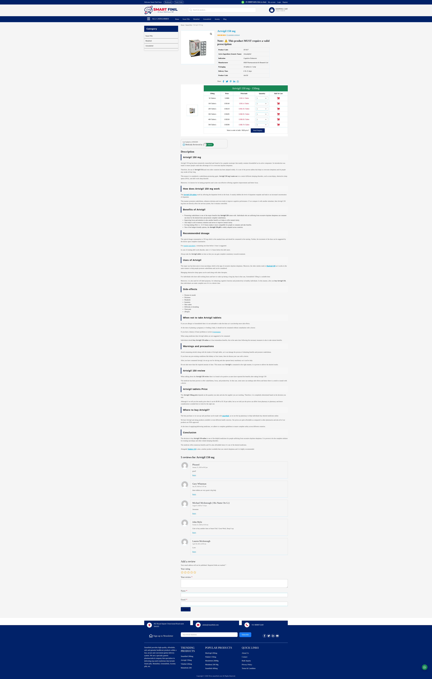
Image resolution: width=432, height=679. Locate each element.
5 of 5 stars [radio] (194, 572)
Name (184, 591)
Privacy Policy (247, 665)
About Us (245, 653)
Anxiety (217, 19)
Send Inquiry (257, 130)
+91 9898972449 (255, 2)
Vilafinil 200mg (186, 664)
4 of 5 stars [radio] (191, 572)
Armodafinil (207, 19)
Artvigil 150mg (186, 660)
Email (184, 599)
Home (177, 19)
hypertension (216, 332)
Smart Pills (186, 19)
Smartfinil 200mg (187, 656)
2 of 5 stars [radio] (185, 572)
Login (279, 2)
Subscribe (245, 635)
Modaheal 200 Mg (211, 665)
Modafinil (196, 19)
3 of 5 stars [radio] (188, 572)
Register (285, 2)
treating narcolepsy (189, 246)
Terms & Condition (248, 668)
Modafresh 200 (186, 668)
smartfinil (225, 416)
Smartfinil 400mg (211, 668)
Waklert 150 (192, 449)
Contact (244, 657)
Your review (186, 577)
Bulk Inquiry (246, 661)
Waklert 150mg (210, 657)
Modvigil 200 (271, 266)
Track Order (179, 2)
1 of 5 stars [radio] (182, 572)
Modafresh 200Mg (211, 661)
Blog (224, 19)
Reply (194, 475)
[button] (148, 18)
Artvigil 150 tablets (190, 195)
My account (271, 2)
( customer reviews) (233, 35)
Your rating (185, 569)
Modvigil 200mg (211, 653)
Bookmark (168, 2)
